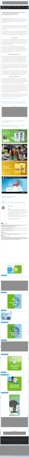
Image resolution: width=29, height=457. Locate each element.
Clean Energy (3, 6)
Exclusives (22, 6)
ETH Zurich (5, 98)
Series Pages (3, 8)
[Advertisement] (15, 2)
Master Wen (12, 98)
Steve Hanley (5, 15)
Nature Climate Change (14, 31)
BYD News (15, 6)
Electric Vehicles (9, 6)
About (7, 8)
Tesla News (18, 6)
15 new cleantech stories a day (16, 125)
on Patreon (22, 18)
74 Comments (8, 15)
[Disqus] (14, 231)
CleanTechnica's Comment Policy (7, 197)
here (16, 196)
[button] (5, 6)
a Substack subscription (16, 18)
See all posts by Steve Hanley (12, 219)
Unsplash (16, 98)
